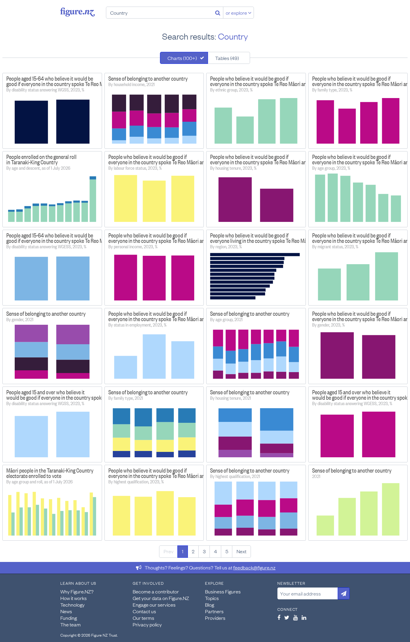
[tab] (184, 58)
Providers (215, 617)
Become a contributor (156, 591)
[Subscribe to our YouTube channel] (295, 617)
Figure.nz (77, 11)
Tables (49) (227, 58)
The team (70, 624)
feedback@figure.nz (254, 567)
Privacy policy (147, 624)
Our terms (143, 617)
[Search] (218, 13)
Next (241, 551)
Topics (212, 598)
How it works (73, 598)
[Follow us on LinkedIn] (304, 617)
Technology (72, 604)
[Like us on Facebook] (278, 617)
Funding (68, 617)
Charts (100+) (182, 58)
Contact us (144, 611)
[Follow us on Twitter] (286, 617)
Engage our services (154, 604)
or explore (237, 12)
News (66, 611)
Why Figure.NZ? (77, 591)
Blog (209, 604)
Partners (214, 611)
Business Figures (223, 591)
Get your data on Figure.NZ (161, 598)
